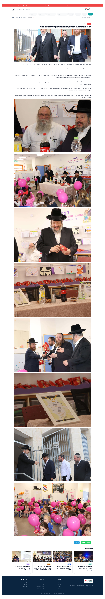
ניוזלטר (24, 586)
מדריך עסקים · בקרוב (40, 586)
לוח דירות (78, 14)
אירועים (59, 586)
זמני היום (71, 14)
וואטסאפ (23, 582)
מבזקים (84, 14)
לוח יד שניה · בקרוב (40, 588)
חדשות (90, 14)
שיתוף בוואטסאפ (85, 542)
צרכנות (59, 588)
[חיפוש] (13, 9)
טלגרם (76, 542)
